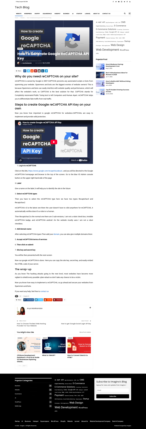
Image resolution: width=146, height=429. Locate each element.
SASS (120, 38)
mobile (108, 34)
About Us (96, 13)
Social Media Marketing (110, 41)
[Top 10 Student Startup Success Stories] (100, 92)
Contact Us (106, 13)
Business (66, 13)
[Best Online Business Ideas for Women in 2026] (100, 75)
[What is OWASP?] (54, 345)
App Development (110, 22)
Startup (79, 13)
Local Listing (99, 34)
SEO (123, 38)
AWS (116, 22)
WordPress (28, 13)
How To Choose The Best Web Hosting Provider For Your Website (31, 325)
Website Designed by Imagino (122, 425)
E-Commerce (120, 25)
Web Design (117, 45)
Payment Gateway (110, 38)
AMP (100, 22)
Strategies (98, 45)
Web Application (106, 45)
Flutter (106, 32)
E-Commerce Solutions (106, 29)
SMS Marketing (100, 41)
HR (118, 32)
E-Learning (119, 29)
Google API (26, 296)
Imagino (22, 425)
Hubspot (57, 13)
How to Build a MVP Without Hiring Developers (118, 82)
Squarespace (47, 13)
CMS (123, 22)
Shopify (37, 13)
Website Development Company (100, 421)
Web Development (107, 49)
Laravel (87, 13)
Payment (100, 37)
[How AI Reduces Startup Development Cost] (100, 66)
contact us (44, 291)
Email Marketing (100, 32)
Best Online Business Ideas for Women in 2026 (117, 74)
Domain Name (109, 26)
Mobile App (18, 406)
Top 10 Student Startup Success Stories (117, 91)
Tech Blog (22, 7)
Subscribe (112, 396)
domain (56, 234)
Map (104, 34)
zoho (97, 53)
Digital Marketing (100, 26)
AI (72, 13)
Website (18, 13)
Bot (119, 22)
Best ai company (117, 421)
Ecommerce (126, 29)
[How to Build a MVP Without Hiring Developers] (100, 83)
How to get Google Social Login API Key (76, 324)
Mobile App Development (117, 34)
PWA (117, 38)
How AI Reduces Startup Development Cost (114, 65)
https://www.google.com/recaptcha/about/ (45, 171)
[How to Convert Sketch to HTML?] (79, 345)
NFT (125, 34)
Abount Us (84, 421)
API (20, 296)
